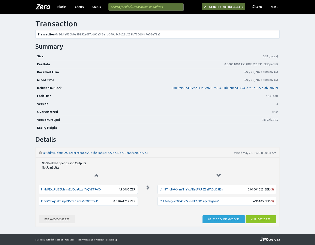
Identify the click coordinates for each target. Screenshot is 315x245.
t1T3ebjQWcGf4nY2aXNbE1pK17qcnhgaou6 (189, 201)
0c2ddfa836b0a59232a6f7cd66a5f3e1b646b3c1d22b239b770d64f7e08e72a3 (95, 153)
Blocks (61, 7)
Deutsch (40, 240)
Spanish (59, 240)
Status (96, 7)
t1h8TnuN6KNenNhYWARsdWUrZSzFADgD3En (191, 189)
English (50, 240)
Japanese (69, 240)
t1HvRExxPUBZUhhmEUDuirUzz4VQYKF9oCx (71, 189)
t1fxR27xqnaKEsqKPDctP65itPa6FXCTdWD (69, 201)
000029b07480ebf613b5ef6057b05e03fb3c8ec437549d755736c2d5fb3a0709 (225, 88)
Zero (42, 6)
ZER (273, 7)
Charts (79, 7)
